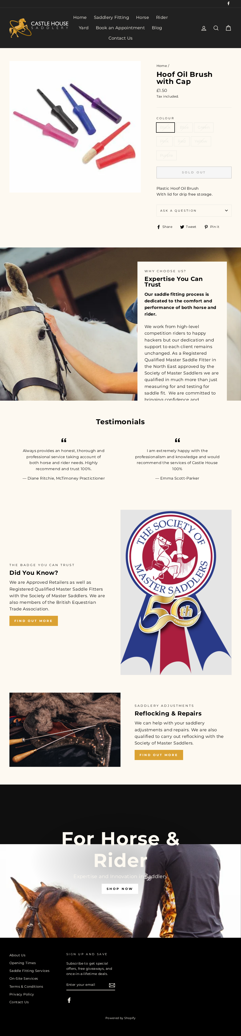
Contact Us (120, 38)
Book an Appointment (120, 27)
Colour (166, 118)
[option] (120, 861)
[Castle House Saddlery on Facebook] (69, 1000)
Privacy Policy (21, 994)
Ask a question (178, 210)
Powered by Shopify (120, 1018)
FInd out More (159, 755)
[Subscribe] (112, 985)
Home (80, 17)
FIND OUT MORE (33, 621)
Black (165, 127)
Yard (84, 27)
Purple (166, 155)
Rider (162, 17)
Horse (142, 17)
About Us (17, 955)
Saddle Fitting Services (29, 971)
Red (182, 141)
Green (204, 127)
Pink (164, 141)
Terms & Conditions (26, 986)
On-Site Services (23, 978)
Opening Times (22, 963)
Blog (157, 27)
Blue (184, 127)
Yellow (201, 141)
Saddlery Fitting (111, 17)
